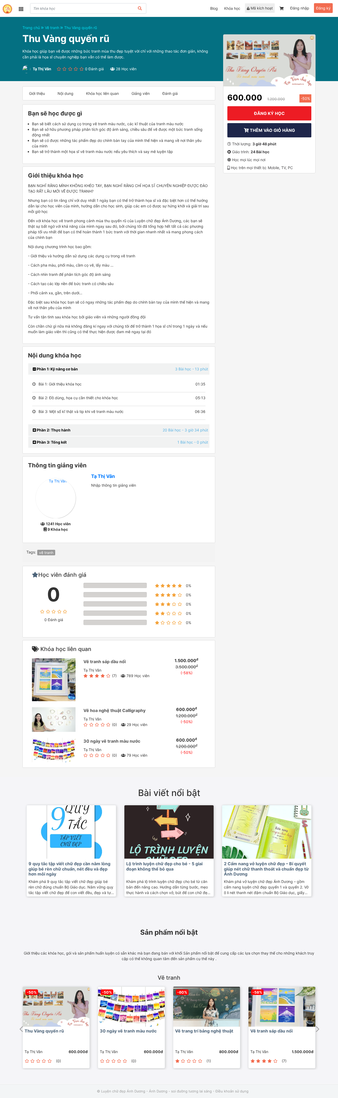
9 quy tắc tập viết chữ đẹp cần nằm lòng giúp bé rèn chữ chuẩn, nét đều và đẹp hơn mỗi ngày (69, 868)
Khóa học (232, 8)
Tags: (31, 552)
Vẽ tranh (52, 27)
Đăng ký (323, 8)
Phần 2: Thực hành (53, 430)
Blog (214, 8)
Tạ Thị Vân (103, 476)
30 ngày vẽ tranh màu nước (111, 741)
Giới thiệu (37, 93)
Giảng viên (141, 93)
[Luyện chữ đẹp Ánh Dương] (7, 9)
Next (317, 1027)
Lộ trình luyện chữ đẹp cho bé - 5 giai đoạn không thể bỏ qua (164, 866)
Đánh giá (170, 93)
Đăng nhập (299, 8)
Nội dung (65, 93)
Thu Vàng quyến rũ (80, 27)
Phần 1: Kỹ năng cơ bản (57, 369)
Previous (21, 1027)
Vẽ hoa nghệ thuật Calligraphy (114, 710)
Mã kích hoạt (261, 8)
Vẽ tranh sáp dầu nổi (104, 661)
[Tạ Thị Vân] (55, 498)
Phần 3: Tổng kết (51, 442)
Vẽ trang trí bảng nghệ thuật (204, 1031)
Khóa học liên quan (102, 93)
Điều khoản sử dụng (231, 1091)
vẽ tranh (46, 552)
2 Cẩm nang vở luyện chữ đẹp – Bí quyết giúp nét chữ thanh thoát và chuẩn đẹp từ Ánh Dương (266, 868)
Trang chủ (31, 27)
